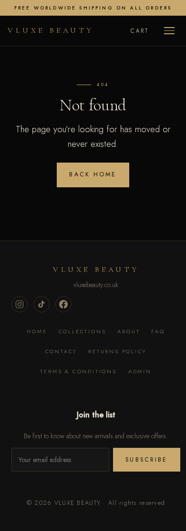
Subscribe (146, 459)
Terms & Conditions (78, 371)
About (128, 331)
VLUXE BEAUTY (50, 30)
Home (37, 331)
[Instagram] (19, 304)
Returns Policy (117, 351)
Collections (82, 331)
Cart (140, 31)
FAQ (158, 331)
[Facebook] (63, 304)
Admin (140, 371)
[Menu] (169, 30)
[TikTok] (41, 304)
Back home (92, 174)
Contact (61, 351)
